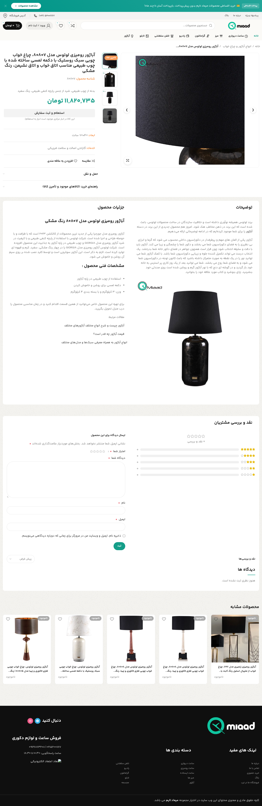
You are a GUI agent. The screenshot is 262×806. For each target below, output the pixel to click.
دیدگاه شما (116, 458)
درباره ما (255, 763)
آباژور (249, 231)
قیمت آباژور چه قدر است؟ (108, 334)
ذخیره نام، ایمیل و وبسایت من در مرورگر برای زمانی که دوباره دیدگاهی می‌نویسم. (71, 536)
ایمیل (120, 519)
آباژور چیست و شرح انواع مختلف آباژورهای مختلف (94, 325)
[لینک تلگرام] (37, 721)
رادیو (126, 768)
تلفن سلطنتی (122, 763)
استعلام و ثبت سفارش (49, 113)
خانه (257, 46)
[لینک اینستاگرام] (30, 721)
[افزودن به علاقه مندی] (216, 619)
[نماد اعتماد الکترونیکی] (45, 761)
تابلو (127, 778)
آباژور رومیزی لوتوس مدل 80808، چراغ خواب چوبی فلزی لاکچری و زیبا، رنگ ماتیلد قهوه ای (131, 669)
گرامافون (124, 773)
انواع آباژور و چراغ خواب (236, 46)
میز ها (191, 778)
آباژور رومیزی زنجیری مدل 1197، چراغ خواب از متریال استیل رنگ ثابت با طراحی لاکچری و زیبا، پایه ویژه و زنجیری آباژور (235, 669)
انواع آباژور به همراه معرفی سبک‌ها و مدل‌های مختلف (94, 342)
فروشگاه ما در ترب (250, 783)
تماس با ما (254, 768)
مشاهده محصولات (28, 6)
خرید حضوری (253, 773)
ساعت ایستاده (187, 773)
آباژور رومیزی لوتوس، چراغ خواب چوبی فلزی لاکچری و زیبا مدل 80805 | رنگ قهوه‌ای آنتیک (27, 669)
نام (121, 503)
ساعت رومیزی (187, 768)
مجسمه (125, 783)
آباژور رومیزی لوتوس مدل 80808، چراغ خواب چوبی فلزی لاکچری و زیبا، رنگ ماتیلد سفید (183, 669)
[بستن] (5, 6)
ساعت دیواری (187, 763)
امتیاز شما (117, 451)
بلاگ (257, 778)
